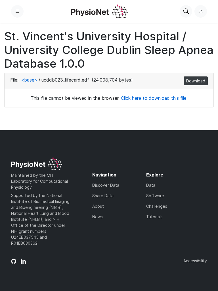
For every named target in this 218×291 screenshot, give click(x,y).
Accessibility (195, 260)
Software (155, 195)
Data (150, 185)
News (97, 216)
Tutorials (154, 216)
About (98, 206)
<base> (29, 80)
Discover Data (105, 185)
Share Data (103, 195)
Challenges (156, 206)
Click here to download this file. (154, 98)
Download (195, 80)
